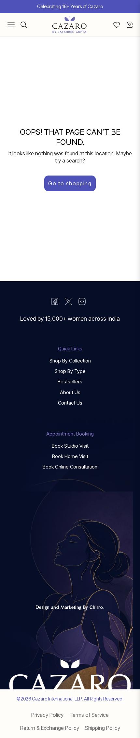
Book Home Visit (70, 456)
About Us (70, 392)
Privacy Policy (47, 715)
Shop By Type (70, 371)
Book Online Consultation (70, 467)
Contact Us (70, 403)
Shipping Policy (102, 728)
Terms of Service (89, 715)
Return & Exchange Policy (49, 728)
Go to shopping (69, 183)
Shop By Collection (70, 361)
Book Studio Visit (70, 446)
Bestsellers (70, 381)
